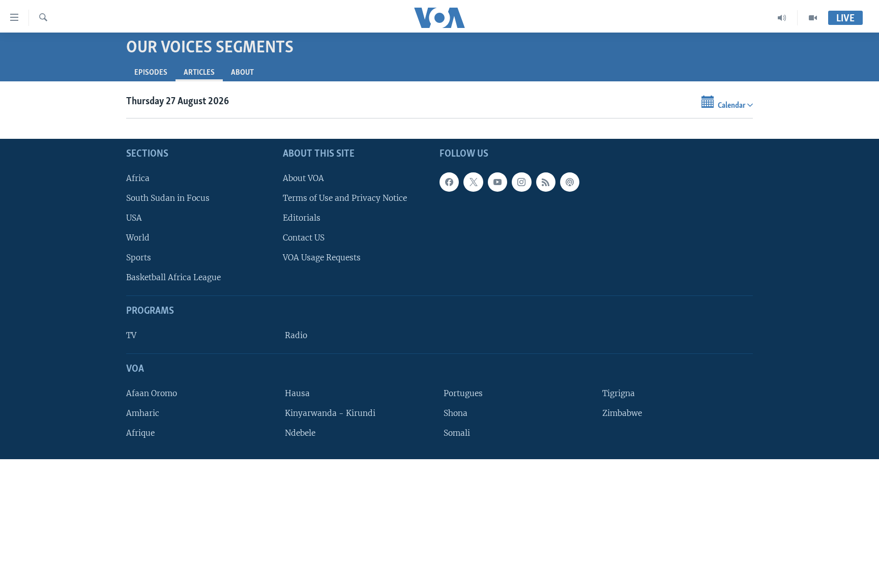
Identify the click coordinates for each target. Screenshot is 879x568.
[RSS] (545, 182)
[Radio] (782, 17)
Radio (296, 335)
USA (134, 218)
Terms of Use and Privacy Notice (345, 198)
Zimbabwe (622, 413)
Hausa (297, 393)
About (242, 73)
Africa (138, 178)
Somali (457, 433)
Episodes (150, 73)
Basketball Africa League (173, 278)
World (138, 238)
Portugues (463, 393)
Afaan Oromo (151, 393)
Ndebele (300, 433)
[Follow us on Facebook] (449, 182)
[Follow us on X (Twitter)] (473, 182)
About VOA (303, 178)
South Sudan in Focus (168, 198)
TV (131, 335)
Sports (138, 258)
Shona (455, 413)
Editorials (301, 218)
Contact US (304, 238)
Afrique (140, 433)
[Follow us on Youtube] (497, 182)
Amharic (142, 413)
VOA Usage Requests (322, 258)
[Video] (813, 17)
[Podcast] (569, 182)
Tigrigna (618, 393)
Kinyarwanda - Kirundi (330, 413)
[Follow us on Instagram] (521, 182)
